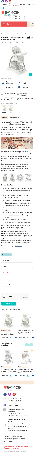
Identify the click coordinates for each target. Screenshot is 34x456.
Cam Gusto (18, 246)
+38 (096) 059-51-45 (19, 16)
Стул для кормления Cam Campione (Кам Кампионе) (8, 370)
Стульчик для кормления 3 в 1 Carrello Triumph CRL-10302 (25, 370)
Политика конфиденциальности (14, 439)
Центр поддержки (9, 93)
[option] (17, 61)
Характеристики (14, 117)
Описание (4, 117)
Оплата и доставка (11, 4)
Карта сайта (7, 441)
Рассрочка (23, 4)
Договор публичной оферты (12, 436)
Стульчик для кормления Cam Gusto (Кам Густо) (8, 333)
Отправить (8, 304)
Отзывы (29, 4)
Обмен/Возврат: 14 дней (9, 98)
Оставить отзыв (26, 43)
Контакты (5, 4)
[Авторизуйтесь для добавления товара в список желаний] (16, 337)
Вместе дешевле (17, 4)
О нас (1, 4)
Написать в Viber (13, 405)
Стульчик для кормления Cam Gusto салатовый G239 (25, 332)
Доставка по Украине (26, 98)
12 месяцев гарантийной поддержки (23, 93)
